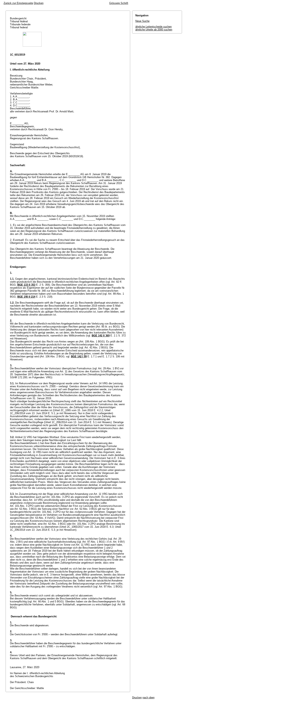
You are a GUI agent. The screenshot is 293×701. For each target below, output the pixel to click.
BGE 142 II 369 (101, 335)
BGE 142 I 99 (79, 356)
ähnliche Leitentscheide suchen (153, 26)
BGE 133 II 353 (26, 284)
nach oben (148, 697)
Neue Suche (142, 21)
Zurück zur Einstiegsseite (18, 3)
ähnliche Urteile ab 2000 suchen (153, 29)
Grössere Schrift (118, 3)
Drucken (38, 3)
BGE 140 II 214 (26, 296)
